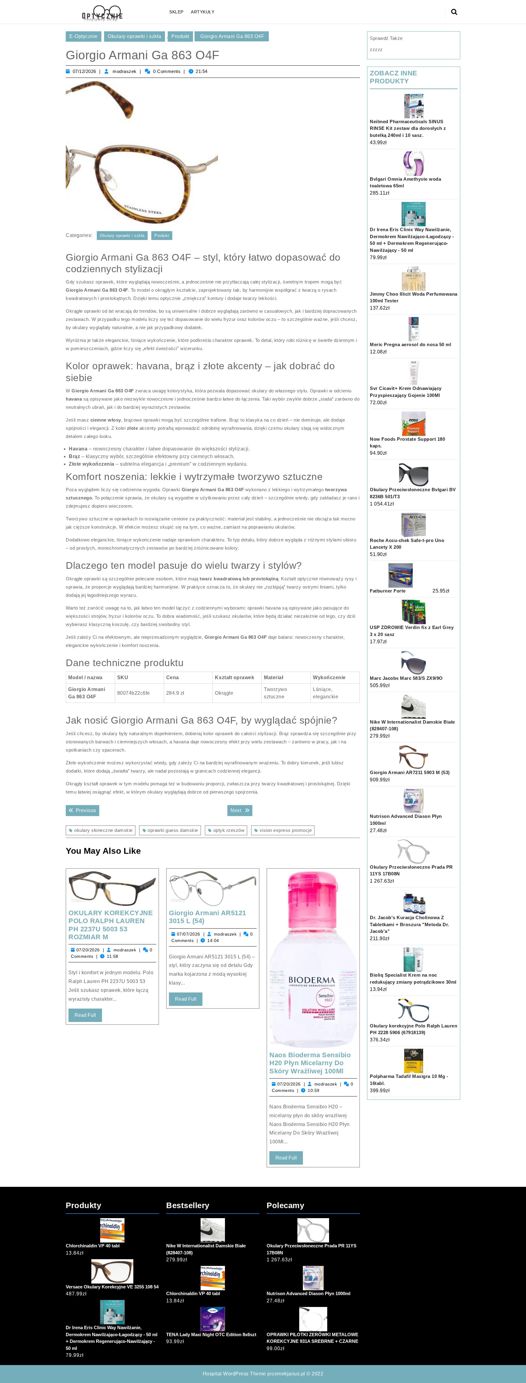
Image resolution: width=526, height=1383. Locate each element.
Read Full (88, 1017)
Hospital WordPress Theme (234, 1373)
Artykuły (202, 11)
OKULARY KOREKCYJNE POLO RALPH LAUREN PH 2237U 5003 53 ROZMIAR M (110, 925)
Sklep (176, 11)
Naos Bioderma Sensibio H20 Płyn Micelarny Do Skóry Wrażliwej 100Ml (310, 1063)
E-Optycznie (83, 36)
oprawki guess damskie (173, 830)
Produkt (180, 36)
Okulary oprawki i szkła (134, 36)
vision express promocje (286, 830)
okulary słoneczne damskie (103, 830)
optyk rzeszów (229, 830)
